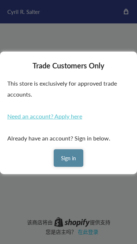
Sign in (68, 158)
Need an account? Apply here (44, 116)
